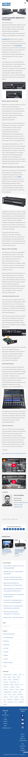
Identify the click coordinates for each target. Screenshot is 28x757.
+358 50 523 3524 (18, 507)
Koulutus (17, 684)
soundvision (20, 694)
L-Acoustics (6, 687)
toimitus (22, 697)
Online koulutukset (8, 637)
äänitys (5, 704)
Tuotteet (12, 519)
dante (14, 677)
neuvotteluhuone (7, 692)
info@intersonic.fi (6, 728)
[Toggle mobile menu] (25, 3)
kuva (22, 684)
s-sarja (5, 694)
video (5, 702)
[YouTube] (22, 723)
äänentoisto (10, 702)
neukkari (22, 689)
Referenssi (6, 641)
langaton (12, 687)
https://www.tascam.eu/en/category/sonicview (14, 453)
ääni (16, 702)
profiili (19, 692)
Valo (4, 699)
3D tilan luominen (8, 674)
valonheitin (9, 699)
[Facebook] (22, 715)
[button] (3, 548)
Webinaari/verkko (8, 662)
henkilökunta (16, 679)
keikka (11, 684)
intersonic (6, 682)
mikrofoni (6, 689)
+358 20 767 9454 (18, 504)
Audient (15, 674)
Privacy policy (22, 754)
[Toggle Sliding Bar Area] (27, 1)
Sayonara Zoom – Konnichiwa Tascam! (13, 617)
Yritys (5, 666)
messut (18, 687)
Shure (9, 694)
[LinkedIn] (22, 719)
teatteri (16, 697)
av (23, 674)
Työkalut (6, 655)
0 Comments (19, 555)
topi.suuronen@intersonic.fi (21, 502)
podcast (15, 692)
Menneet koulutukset (9, 634)
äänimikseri (21, 702)
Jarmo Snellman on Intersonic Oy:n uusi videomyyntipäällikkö (7, 550)
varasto (22, 699)
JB (18, 682)
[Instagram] (22, 727)
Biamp (9, 677)
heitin (9, 679)
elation (5, 679)
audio (20, 674)
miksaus (11, 689)
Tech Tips (6, 648)
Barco (5, 677)
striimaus (6, 697)
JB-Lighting (6, 684)
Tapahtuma (7, 644)
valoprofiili (16, 699)
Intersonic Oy (13, 682)
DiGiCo (18, 677)
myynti (16, 689)
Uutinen (16, 519)
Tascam (11, 697)
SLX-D (14, 694)
